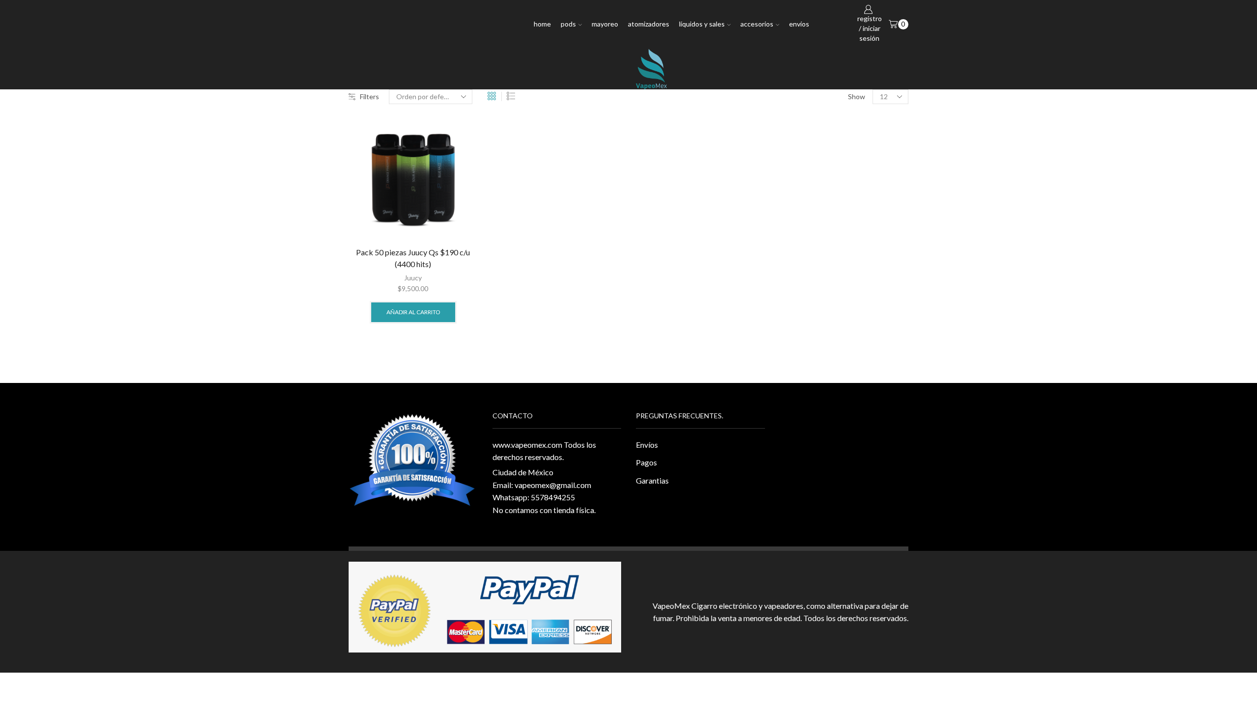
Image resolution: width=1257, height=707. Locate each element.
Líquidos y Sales (702, 24)
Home (542, 24)
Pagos (646, 462)
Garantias (652, 480)
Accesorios (756, 24)
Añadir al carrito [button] (413, 312)
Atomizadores (648, 24)
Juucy (413, 277)
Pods (568, 24)
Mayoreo (605, 24)
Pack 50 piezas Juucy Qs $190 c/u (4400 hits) (413, 258)
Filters (369, 96)
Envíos (799, 24)
